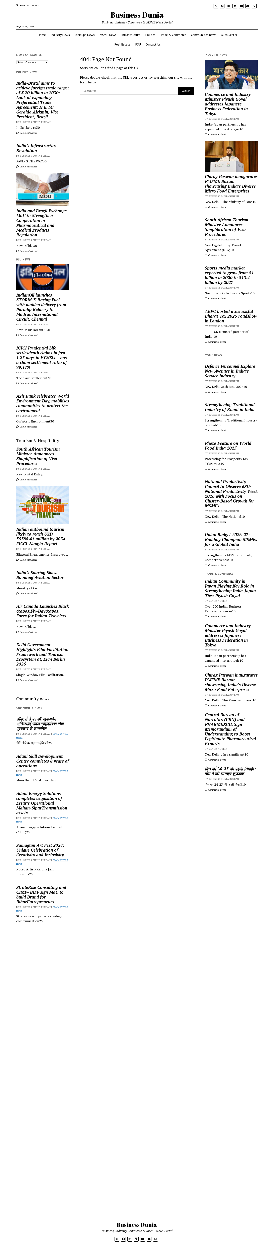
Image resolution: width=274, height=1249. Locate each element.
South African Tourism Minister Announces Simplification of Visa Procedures (38, 456)
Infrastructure (130, 35)
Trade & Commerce (173, 35)
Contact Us (153, 44)
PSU (138, 44)
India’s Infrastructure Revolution (36, 148)
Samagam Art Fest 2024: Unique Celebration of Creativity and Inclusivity (40, 850)
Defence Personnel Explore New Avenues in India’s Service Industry (230, 371)
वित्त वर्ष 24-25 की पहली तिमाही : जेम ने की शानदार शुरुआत (230, 771)
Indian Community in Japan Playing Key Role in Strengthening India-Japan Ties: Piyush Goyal (230, 588)
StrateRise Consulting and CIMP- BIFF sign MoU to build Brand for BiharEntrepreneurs (41, 894)
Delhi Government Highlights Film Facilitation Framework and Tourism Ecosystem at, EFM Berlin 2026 (42, 654)
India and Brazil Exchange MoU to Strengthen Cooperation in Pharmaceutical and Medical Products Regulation (41, 222)
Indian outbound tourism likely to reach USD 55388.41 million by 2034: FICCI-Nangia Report (41, 536)
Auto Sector (229, 35)
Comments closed (28, 132)
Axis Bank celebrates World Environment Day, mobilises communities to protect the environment (42, 403)
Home (35, 5)
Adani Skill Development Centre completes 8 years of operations (42, 761)
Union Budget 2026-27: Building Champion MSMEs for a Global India (231, 539)
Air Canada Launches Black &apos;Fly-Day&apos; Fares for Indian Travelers (42, 611)
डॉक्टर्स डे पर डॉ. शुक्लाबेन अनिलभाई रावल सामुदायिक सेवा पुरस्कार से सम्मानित (40, 723)
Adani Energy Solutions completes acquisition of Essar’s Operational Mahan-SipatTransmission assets (41, 803)
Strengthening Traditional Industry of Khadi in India (230, 407)
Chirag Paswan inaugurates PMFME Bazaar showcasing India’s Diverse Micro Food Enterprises (231, 183)
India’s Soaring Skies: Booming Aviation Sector (40, 575)
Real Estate (122, 44)
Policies (150, 35)
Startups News (85, 35)
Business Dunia (137, 15)
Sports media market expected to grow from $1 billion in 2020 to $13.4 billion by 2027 (229, 275)
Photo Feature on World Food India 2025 (228, 445)
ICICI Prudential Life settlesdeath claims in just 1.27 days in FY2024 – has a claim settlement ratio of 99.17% (41, 357)
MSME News (108, 35)
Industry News (60, 35)
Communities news (203, 35)
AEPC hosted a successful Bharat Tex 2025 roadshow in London (231, 316)
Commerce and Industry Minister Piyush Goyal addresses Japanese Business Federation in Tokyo (228, 104)
